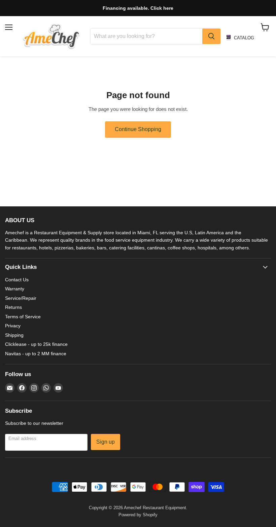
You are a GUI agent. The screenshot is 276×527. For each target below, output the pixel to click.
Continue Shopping (138, 129)
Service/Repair (20, 298)
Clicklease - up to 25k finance (36, 344)
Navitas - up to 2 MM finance (35, 353)
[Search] (211, 36)
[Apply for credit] (138, 8)
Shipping (14, 335)
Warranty (14, 288)
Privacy (13, 325)
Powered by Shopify (138, 514)
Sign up (105, 442)
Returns (13, 307)
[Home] (51, 36)
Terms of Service (23, 316)
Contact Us (17, 279)
